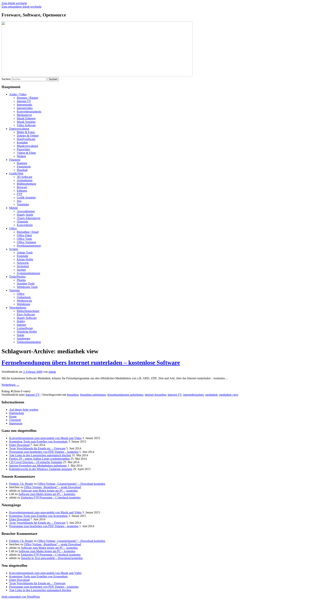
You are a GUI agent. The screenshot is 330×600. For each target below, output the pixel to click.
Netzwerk (23, 262)
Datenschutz (16, 413)
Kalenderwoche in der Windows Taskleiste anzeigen (40, 469)
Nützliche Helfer (27, 331)
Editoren (22, 190)
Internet (21, 324)
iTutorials (22, 221)
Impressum (15, 423)
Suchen (6, 79)
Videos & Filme (26, 152)
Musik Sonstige (26, 121)
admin (52, 371)
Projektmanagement (29, 245)
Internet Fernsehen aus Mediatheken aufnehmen (38, 465)
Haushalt (22, 170)
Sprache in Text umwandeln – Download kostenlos (52, 558)
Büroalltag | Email (28, 232)
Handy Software (27, 317)
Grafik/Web (16, 173)
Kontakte (22, 142)
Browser (22, 187)
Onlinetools (24, 297)
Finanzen (14, 159)
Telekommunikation (29, 342)
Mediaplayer (24, 115)
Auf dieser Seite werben (23, 409)
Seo (19, 201)
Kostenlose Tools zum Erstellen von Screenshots (38, 441)
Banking (22, 163)
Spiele (20, 335)
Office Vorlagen (26, 242)
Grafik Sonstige (26, 197)
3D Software (24, 176)
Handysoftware (26, 139)
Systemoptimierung (28, 273)
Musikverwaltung (27, 146)
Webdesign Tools (27, 287)
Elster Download (19, 445)
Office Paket (24, 235)
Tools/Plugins (17, 276)
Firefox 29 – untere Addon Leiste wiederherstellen (39, 458)
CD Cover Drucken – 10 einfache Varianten (35, 462)
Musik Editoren (26, 118)
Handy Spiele (25, 214)
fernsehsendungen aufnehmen (125, 394)
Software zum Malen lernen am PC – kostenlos (49, 490)
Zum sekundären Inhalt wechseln (21, 6)
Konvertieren (25, 225)
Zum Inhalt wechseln (14, 3)
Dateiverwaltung (19, 128)
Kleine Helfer (25, 259)
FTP (19, 194)
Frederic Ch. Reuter (21, 483)
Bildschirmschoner (28, 311)
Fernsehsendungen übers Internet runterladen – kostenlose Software (91, 362)
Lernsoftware (25, 328)
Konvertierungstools (29, 111)
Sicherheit (23, 266)
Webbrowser (24, 300)
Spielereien (23, 338)
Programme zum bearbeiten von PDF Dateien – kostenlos (43, 451)
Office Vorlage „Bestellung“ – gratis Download (52, 487)
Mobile (13, 207)
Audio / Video (17, 94)
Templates (23, 204)
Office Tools (24, 238)
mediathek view (228, 394)
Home (13, 416)
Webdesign (23, 304)
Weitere (21, 156)
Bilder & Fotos (26, 132)
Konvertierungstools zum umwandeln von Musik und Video (45, 438)
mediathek (211, 394)
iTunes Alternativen (28, 218)
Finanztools (24, 166)
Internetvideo (25, 108)
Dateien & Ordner (28, 135)
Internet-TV (24, 101)
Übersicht (15, 420)
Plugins (21, 280)
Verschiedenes (17, 307)
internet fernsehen (155, 394)
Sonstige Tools (26, 283)
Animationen (24, 180)
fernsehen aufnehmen (93, 394)
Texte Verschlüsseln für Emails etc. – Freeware (37, 448)
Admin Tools (25, 252)
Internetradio (24, 104)
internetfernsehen (193, 394)
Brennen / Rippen (27, 97)
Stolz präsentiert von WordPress (21, 596)
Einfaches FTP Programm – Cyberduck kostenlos (51, 497)
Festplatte (22, 256)
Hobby (21, 321)
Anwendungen (26, 211)
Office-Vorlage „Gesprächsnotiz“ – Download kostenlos (71, 483)
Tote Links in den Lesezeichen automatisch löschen (40, 455)
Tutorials (14, 290)
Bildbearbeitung (26, 183)
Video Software (26, 125)
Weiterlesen (10, 384)
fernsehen (72, 394)
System (13, 249)
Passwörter (23, 149)
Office (13, 228)
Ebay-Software (26, 314)
